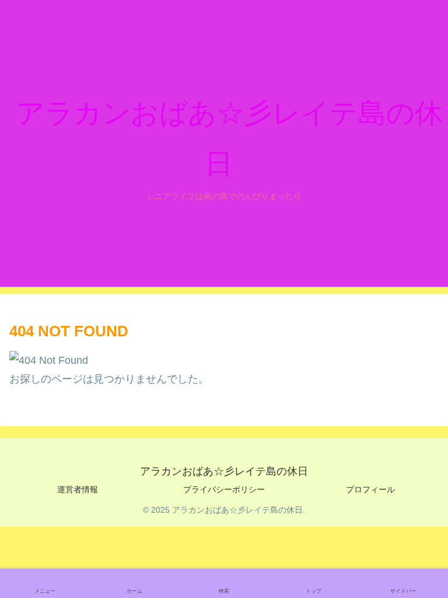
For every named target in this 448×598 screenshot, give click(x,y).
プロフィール (370, 489)
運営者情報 (77, 489)
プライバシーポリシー (224, 489)
